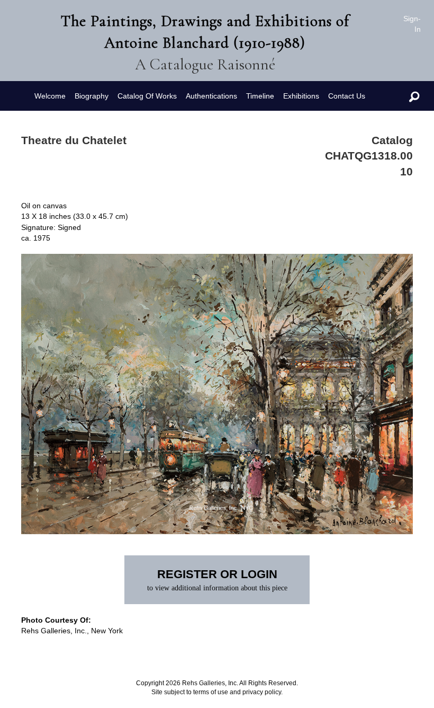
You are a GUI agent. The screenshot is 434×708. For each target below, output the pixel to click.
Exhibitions (301, 96)
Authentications (211, 96)
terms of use (210, 692)
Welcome (50, 96)
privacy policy (261, 692)
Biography (91, 96)
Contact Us (346, 96)
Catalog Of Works (147, 96)
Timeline (260, 96)
